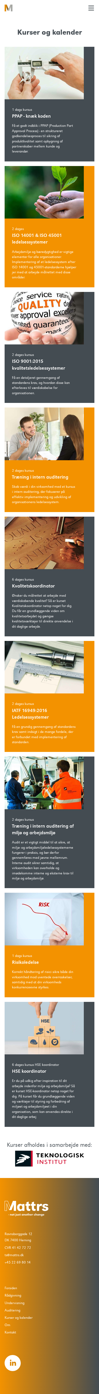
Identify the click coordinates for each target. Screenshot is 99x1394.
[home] (20, 8)
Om (7, 1325)
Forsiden (11, 1288)
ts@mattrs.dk (14, 1255)
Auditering (12, 1310)
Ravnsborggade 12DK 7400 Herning (18, 1237)
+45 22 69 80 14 (18, 1262)
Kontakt (10, 1332)
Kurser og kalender (18, 1318)
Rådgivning (13, 1295)
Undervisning (14, 1303)
